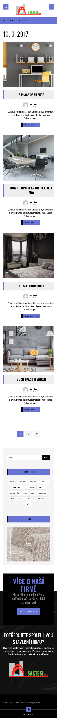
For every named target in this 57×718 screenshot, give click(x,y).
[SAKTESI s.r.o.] (28, 9)
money (40, 487)
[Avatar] (25, 105)
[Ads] (28, 544)
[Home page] (4, 21)
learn (32, 487)
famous (44, 482)
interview (16, 487)
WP (28, 504)
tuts (21, 498)
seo (32, 493)
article (11, 482)
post (25, 493)
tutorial (13, 498)
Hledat (46, 457)
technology (42, 493)
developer (33, 482)
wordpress (42, 498)
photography (14, 493)
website (31, 498)
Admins (33, 104)
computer (21, 482)
